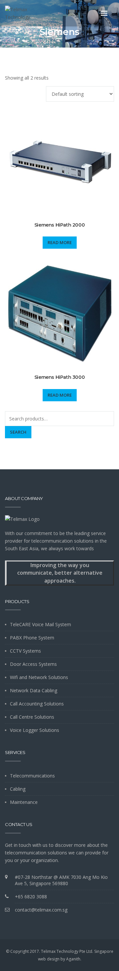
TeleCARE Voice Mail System (40, 624)
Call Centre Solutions (32, 717)
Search (18, 432)
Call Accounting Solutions (37, 704)
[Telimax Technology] (29, 13)
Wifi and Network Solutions (39, 677)
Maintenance (24, 802)
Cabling (17, 789)
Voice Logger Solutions (34, 730)
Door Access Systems (33, 664)
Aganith (73, 959)
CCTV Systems (25, 651)
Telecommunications (32, 776)
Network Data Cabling (33, 690)
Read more (60, 242)
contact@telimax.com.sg (41, 910)
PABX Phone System (32, 637)
